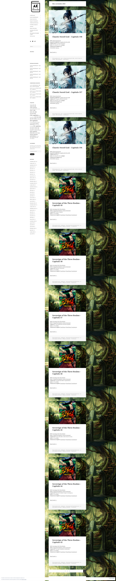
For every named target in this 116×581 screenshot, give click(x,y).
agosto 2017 (32, 166)
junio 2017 (32, 170)
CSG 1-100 (32, 110)
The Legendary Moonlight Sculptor (34, 34)
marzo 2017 (32, 175)
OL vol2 (34, 127)
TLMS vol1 (37, 136)
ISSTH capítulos (36, 123)
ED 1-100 (33, 117)
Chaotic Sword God (33, 19)
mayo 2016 (32, 194)
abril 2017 (31, 174)
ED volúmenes (31, 122)
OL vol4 (31, 128)
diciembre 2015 (32, 203)
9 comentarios (59, 170)
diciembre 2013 (32, 228)
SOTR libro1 (33, 136)
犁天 (57, 213)
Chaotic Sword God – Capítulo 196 (67, 147)
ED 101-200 (38, 117)
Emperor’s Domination (34, 20)
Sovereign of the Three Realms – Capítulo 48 (66, 260)
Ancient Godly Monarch (34, 17)
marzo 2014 (32, 226)
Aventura (35, 108)
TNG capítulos (32, 137)
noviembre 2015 (33, 204)
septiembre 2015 (33, 208)
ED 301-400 (38, 119)
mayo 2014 (32, 224)
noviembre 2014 (33, 221)
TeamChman (62, 215)
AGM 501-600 (33, 106)
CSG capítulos (34, 115)
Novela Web (31, 126)
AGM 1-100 (34, 104)
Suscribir (32, 154)
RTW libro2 (38, 133)
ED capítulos (34, 121)
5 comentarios (59, 59)
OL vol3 (37, 127)
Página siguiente (84, 571)
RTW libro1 (32, 133)
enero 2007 (32, 233)
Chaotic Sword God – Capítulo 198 (67, 37)
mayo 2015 (32, 215)
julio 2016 (31, 190)
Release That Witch (33, 28)
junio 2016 (32, 192)
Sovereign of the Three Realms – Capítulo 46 (66, 372)
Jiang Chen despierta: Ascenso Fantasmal (62, 210)
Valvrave (57, 47)
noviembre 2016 (33, 183)
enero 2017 (32, 179)
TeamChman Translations (71, 215)
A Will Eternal (32, 15)
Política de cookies (24, 579)
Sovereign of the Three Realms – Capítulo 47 (66, 316)
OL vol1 (31, 127)
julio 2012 (31, 230)
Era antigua (38, 122)
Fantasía (31, 123)
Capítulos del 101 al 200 (65, 42)
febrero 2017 (32, 177)
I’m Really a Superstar (34, 24)
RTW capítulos (33, 131)
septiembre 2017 (33, 165)
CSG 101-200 (33, 112)
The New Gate (32, 36)
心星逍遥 (62, 45)
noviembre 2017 (33, 161)
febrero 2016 (32, 199)
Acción (31, 104)
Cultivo (39, 115)
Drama (31, 117)
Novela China (37, 124)
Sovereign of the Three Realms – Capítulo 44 (66, 485)
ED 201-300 (33, 119)
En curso (34, 122)
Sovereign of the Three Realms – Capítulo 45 (66, 429)
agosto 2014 (32, 222)
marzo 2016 (32, 197)
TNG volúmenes (32, 138)
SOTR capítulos (34, 134)
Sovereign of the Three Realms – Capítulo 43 (66, 541)
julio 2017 (31, 168)
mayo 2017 (32, 172)
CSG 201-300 (33, 113)
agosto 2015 (32, 210)
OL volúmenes (35, 130)
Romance (39, 130)
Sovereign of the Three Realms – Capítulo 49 (66, 204)
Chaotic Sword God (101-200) (69, 58)
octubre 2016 (32, 185)
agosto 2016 (32, 188)
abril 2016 (31, 195)
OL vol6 (37, 128)
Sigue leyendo (53, 52)
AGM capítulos (33, 107)
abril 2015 (31, 217)
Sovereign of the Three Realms (34, 31)
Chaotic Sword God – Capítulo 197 (67, 92)
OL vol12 (31, 130)
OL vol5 (34, 128)
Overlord (31, 26)
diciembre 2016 (32, 181)
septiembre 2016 (33, 186)
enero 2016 (32, 201)
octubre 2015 (32, 206)
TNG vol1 (36, 137)
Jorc (61, 46)
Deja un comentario (66, 226)
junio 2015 (32, 213)
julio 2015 (31, 212)
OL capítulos (37, 126)
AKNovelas (63, 225)
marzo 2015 (32, 219)
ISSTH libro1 (32, 124)
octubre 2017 (32, 163)
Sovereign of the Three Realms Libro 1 (73, 225)
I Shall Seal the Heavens (34, 22)
